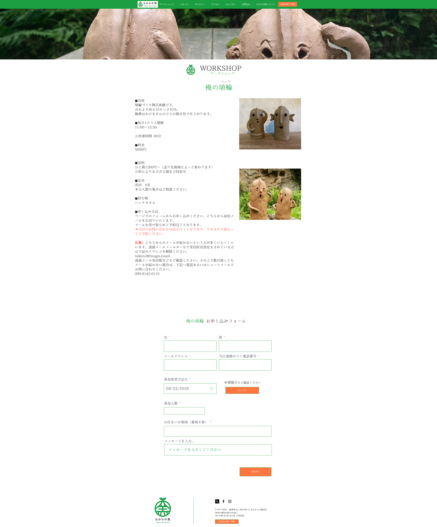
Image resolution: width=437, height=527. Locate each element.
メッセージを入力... (179, 441)
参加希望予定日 (178, 379)
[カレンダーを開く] (211, 388)
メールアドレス (176, 356)
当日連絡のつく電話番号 (237, 356)
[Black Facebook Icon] (223, 501)
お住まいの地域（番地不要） (186, 422)
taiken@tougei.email (225, 512)
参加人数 (171, 403)
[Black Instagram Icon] (230, 501)
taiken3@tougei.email (152, 256)
